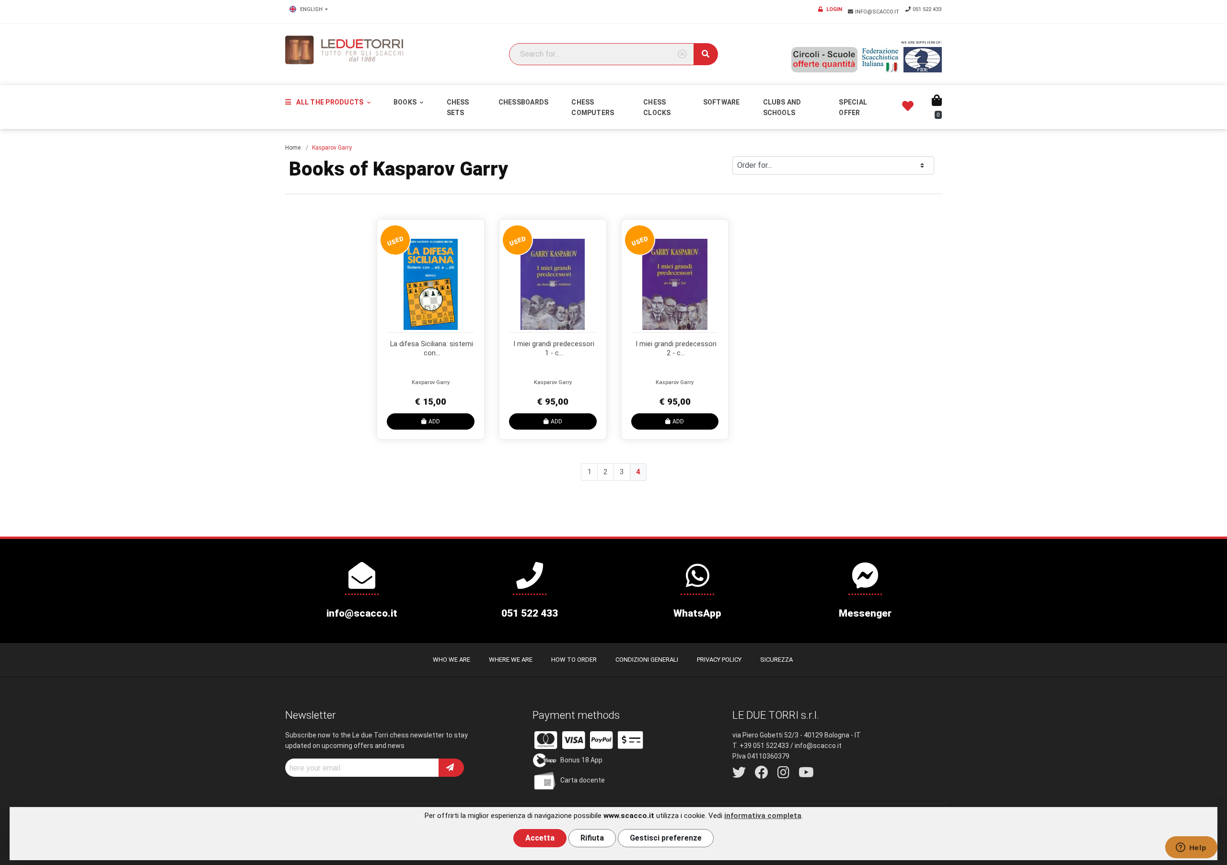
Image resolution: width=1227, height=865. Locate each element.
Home (293, 147)
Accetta (540, 837)
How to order (574, 659)
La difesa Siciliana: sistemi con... (431, 348)
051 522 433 (927, 9)
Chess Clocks (657, 107)
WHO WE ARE (451, 659)
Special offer (853, 107)
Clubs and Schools (782, 107)
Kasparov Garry (431, 382)
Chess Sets (458, 107)
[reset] (682, 54)
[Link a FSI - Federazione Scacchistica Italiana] (880, 60)
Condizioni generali (646, 659)
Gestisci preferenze (666, 837)
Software (721, 102)
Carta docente (582, 780)
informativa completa (762, 815)
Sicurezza (776, 659)
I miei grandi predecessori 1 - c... (553, 348)
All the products (330, 102)
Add (434, 421)
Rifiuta (592, 837)
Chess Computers (592, 107)
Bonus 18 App (581, 760)
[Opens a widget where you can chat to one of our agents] (1191, 848)
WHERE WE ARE (510, 659)
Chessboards (523, 102)
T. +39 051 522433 (760, 745)
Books (406, 102)
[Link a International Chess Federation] (922, 59)
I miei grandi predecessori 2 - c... (676, 348)
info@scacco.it (878, 12)
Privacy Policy (719, 659)
